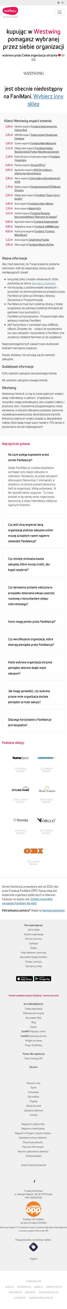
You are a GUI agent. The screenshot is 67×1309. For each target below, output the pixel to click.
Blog (33, 1022)
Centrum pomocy (33, 938)
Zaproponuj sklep (33, 966)
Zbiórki (33, 1026)
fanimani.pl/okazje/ (44, 283)
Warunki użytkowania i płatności (33, 1151)
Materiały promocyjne (33, 1013)
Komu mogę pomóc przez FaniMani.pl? (31, 621)
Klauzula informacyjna (33, 1146)
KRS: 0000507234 (33, 1197)
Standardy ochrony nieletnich (33, 1137)
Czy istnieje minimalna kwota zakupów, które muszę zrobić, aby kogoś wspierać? (29, 564)
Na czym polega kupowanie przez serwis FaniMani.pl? (28, 457)
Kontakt (33, 1114)
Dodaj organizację (33, 1008)
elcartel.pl (30, 1292)
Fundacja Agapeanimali (46, 221)
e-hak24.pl (19, 1297)
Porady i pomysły (33, 961)
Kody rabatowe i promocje (33, 952)
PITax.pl (38, 1230)
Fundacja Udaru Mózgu (41, 203)
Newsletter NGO (33, 1017)
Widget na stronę (33, 1040)
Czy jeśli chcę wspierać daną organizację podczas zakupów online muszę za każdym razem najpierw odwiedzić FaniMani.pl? (30, 533)
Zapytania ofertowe (33, 1110)
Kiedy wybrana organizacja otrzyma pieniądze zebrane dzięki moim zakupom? (30, 667)
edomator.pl (15, 1292)
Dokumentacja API (34, 1058)
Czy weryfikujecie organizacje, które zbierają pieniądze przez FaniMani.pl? (31, 641)
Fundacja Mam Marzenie (43, 143)
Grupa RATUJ (38, 165)
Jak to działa (33, 929)
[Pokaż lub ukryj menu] (59, 12)
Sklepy (33, 947)
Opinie (33, 1087)
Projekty (33, 1101)
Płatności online (33, 1031)
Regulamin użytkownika (32, 1124)
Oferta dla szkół (33, 1105)
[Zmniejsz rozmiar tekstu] (63, 3)
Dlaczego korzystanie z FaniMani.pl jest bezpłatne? (29, 722)
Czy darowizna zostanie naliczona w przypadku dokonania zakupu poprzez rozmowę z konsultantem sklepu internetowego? (31, 596)
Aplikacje (33, 943)
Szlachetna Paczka (39, 239)
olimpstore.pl (24, 1286)
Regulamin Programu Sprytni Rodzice (33, 1133)
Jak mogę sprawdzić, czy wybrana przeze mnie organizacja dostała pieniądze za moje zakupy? (29, 696)
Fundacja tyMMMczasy (47, 226)
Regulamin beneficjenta (32, 1128)
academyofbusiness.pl (41, 1297)
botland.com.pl (54, 1286)
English (33, 1258)
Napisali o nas (33, 1083)
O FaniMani (33, 1092)
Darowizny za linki (34, 1036)
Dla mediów (33, 1096)
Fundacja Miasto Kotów (41, 244)
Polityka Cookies (33, 1155)
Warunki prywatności (33, 1142)
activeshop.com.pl (48, 1292)
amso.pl (9, 1286)
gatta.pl (38, 1286)
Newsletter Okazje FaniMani (33, 957)
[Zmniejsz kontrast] (59, 3)
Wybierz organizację (33, 934)
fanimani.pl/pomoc (53, 910)
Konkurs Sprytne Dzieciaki (33, 1165)
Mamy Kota (35, 208)
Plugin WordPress (33, 1045)
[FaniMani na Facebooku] (33, 1181)
